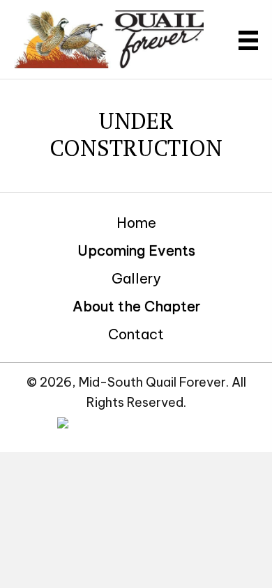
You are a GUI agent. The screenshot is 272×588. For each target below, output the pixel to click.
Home (136, 222)
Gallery (136, 278)
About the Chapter (136, 306)
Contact (136, 334)
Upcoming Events (136, 250)
